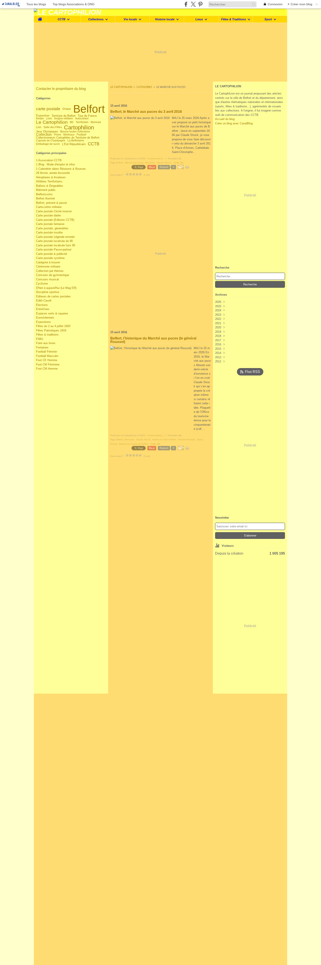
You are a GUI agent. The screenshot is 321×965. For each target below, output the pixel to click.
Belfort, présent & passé (51, 202)
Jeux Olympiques (47, 131)
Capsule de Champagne (50, 140)
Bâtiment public (46, 190)
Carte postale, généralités (52, 228)
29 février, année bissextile (53, 173)
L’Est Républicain (74, 144)
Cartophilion (79, 127)
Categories (144, 87)
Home (39, 17)
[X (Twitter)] (193, 4)
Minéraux (68, 134)
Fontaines (42, 347)
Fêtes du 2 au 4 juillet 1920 (53, 326)
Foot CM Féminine (47, 364)
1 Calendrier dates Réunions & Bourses (61, 168)
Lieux (199, 19)
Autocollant (81, 118)
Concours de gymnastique (52, 275)
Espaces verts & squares (52, 313)
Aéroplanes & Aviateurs (51, 177)
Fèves (57, 134)
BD (72, 122)
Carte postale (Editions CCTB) (55, 219)
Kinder (40, 118)
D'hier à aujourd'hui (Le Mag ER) (56, 288)
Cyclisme (42, 283)
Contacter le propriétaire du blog (61, 89)
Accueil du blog (225, 119)
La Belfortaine (75, 140)
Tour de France (87, 115)
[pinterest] (200, 4)
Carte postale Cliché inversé (54, 211)
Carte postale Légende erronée (55, 236)
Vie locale (130, 19)
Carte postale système (50, 258)
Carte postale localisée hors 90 (55, 245)
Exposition (42, 115)
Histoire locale (164, 19)
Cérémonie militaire (48, 266)
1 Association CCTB (49, 160)
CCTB (61, 19)
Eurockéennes (45, 317)
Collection (44, 134)
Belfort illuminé (45, 198)
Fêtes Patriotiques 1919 (51, 330)
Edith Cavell (43, 300)
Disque (66, 109)
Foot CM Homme (47, 368)
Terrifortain (82, 122)
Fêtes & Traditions (233, 19)
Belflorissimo (44, 194)
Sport (268, 19)
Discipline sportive (47, 292)
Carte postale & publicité (51, 253)
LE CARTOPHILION (121, 87)
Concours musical (47, 279)
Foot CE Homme (46, 360)
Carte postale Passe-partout (53, 249)
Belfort (89, 108)
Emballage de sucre (48, 144)
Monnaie (96, 122)
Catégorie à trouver (48, 262)
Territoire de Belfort (64, 115)
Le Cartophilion (52, 122)
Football (81, 134)
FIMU (39, 339)
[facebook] (186, 4)
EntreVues (42, 309)
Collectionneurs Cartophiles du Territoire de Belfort (67, 137)
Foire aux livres (45, 343)
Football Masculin (47, 356)
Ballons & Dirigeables (49, 185)
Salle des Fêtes (52, 127)
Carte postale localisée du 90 (54, 241)
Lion (38, 127)
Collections (96, 19)
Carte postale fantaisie (50, 224)
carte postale (48, 109)
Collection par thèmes (50, 271)
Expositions (43, 322)
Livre (49, 118)
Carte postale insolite (49, 232)
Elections (42, 305)
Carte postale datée (48, 215)
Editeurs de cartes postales (53, 296)
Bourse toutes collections (75, 131)
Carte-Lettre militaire (49, 207)
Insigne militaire (63, 118)
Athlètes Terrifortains (49, 181)
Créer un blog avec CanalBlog (234, 123)
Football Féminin (46, 351)
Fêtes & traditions (47, 334)
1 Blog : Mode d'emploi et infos (55, 164)
